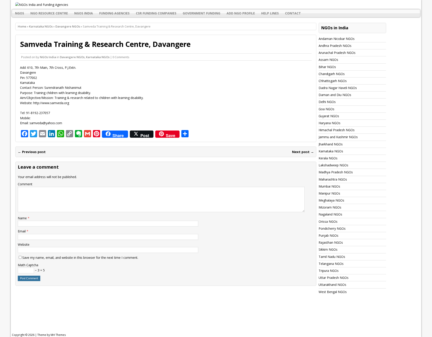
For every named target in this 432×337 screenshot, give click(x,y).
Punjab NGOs (328, 235)
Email (22, 231)
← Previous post (32, 151)
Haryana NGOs (329, 123)
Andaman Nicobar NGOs (337, 39)
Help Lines (270, 13)
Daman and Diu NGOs (335, 95)
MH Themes (58, 335)
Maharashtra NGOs (333, 179)
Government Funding (201, 13)
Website (23, 244)
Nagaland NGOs (330, 214)
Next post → (303, 151)
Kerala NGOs (328, 158)
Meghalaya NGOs (331, 200)
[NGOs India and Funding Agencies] (216, 4)
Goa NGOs (326, 109)
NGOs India (83, 13)
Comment (25, 184)
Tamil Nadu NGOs (332, 256)
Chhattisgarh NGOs (333, 81)
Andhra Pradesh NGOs (335, 46)
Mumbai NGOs (329, 186)
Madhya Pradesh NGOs (336, 172)
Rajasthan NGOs (331, 242)
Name (23, 218)
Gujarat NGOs (329, 116)
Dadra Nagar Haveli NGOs (338, 88)
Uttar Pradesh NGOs (334, 277)
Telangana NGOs (331, 263)
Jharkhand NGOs (331, 144)
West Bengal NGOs (333, 292)
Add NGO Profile (241, 13)
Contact (293, 13)
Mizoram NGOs (330, 207)
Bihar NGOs (327, 67)
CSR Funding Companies (156, 13)
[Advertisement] (126, 317)
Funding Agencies (114, 13)
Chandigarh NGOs (332, 74)
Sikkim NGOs (328, 249)
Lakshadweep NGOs (333, 165)
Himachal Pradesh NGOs (337, 130)
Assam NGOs (328, 59)
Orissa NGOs (328, 221)
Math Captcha (28, 265)
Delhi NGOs (327, 102)
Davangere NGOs (72, 57)
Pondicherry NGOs (332, 228)
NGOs (19, 13)
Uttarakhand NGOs (332, 284)
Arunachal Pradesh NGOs (337, 52)
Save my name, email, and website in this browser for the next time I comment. (80, 257)
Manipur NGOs (329, 193)
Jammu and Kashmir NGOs (338, 137)
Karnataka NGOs (41, 26)
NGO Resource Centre (49, 13)
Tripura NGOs (329, 270)
